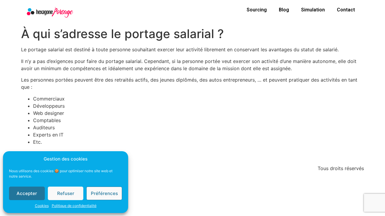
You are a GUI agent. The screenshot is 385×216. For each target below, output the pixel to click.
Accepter (27, 193)
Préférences (104, 193)
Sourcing (257, 10)
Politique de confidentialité (74, 205)
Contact (346, 10)
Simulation (313, 10)
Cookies (42, 205)
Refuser (65, 193)
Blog (284, 10)
